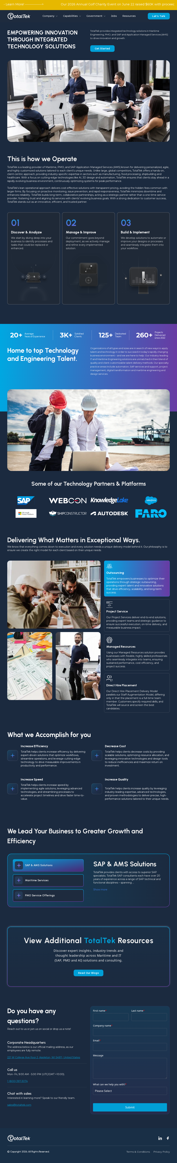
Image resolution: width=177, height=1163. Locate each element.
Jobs (114, 16)
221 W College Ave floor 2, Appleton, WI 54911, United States (43, 1057)
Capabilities (70, 16)
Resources (129, 16)
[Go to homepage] (19, 16)
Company (48, 16)
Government (94, 16)
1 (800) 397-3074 (17, 1081)
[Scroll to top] (170, 1156)
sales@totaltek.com (19, 1104)
